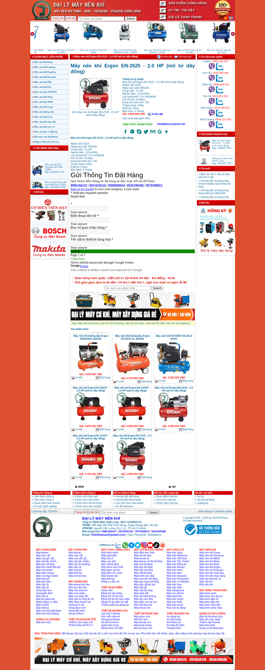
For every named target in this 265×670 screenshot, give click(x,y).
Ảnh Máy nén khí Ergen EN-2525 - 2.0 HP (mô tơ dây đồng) (95, 114)
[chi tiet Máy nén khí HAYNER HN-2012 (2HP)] (173, 374)
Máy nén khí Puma (43, 62)
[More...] (166, 134)
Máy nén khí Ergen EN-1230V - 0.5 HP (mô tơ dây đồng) (90, 437)
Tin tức (200, 496)
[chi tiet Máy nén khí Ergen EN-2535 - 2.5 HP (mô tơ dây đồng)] (132, 471)
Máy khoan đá (142, 607)
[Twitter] (146, 134)
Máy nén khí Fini (42, 87)
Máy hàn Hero (175, 570)
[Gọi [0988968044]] (211, 92)
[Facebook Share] (125, 134)
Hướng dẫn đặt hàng (127, 496)
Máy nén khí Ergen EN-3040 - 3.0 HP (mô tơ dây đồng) (174, 389)
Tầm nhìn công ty (44, 499)
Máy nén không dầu (44, 112)
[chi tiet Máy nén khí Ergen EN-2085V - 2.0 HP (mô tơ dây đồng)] (90, 423)
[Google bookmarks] (160, 134)
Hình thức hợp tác (166, 499)
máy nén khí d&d (155, 323)
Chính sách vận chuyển (88, 506)
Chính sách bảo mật (86, 496)
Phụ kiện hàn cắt (150, 633)
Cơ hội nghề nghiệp (45, 506)
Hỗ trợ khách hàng (124, 492)
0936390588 (158, 531)
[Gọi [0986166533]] (211, 69)
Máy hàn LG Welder (178, 581)
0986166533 (109, 531)
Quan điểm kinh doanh (47, 503)
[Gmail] (153, 134)
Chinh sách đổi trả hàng (88, 503)
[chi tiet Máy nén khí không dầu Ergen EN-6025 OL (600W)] (132, 375)
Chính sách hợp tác (167, 503)
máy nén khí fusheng (111, 323)
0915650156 (125, 531)
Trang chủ (58, 18)
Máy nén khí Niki (42, 82)
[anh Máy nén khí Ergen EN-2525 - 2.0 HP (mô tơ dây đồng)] (95, 109)
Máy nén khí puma (88, 323)
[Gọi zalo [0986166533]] (219, 69)
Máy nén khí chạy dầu (45, 121)
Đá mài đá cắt (92, 633)
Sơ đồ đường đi (124, 506)
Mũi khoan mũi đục (72, 633)
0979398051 (142, 531)
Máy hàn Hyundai (177, 575)
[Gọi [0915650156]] (211, 104)
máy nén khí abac (135, 323)
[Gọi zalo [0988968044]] (219, 92)
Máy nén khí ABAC (43, 102)
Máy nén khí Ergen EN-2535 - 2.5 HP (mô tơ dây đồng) (132, 437)
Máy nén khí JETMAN (45, 92)
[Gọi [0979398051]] (211, 115)
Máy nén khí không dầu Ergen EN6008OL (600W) (90, 337)
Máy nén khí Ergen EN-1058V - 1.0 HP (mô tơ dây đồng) (132, 389)
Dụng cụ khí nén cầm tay (46, 141)
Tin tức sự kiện (203, 492)
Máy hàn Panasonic (178, 578)
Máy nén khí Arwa (43, 117)
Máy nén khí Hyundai (45, 77)
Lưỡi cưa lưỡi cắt (112, 633)
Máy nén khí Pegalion (45, 72)
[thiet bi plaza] (43, 536)
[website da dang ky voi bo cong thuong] (202, 536)
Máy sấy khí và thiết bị (45, 131)
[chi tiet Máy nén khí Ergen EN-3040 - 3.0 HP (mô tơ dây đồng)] (173, 423)
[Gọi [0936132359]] (211, 127)
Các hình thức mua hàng (129, 503)
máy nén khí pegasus (178, 323)
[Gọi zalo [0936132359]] (219, 127)
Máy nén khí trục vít (44, 126)
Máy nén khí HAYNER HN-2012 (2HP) (174, 337)
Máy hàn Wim (174, 573)
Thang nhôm (174, 628)
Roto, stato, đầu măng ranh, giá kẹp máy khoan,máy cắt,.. (194, 633)
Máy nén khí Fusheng (44, 67)
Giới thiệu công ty (44, 496)
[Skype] (139, 134)
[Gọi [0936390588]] (211, 80)
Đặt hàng (105, 377)
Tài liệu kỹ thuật (205, 499)
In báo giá (166, 56)
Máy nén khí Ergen (43, 107)
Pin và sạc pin (131, 633)
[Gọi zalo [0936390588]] (219, 80)
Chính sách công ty (84, 492)
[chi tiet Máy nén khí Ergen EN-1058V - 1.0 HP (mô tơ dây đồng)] (132, 423)
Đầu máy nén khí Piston (46, 136)
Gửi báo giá (185, 56)
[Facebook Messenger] (132, 134)
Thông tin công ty (42, 492)
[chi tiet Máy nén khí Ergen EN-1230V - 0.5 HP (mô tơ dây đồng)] (90, 471)
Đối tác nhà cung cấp (166, 492)
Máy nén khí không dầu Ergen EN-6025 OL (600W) (132, 337)
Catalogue (202, 503)
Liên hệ (70, 18)
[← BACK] (80, 487)
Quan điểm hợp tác (167, 496)
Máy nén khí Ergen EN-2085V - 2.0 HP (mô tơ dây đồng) (90, 389)
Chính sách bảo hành (87, 499)
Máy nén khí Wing (43, 97)
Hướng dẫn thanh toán (128, 499)
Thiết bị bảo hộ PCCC (81, 625)
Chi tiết (78, 377)
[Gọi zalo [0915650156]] (219, 104)
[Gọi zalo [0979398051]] (219, 115)
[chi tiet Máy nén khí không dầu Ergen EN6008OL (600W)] (90, 371)
